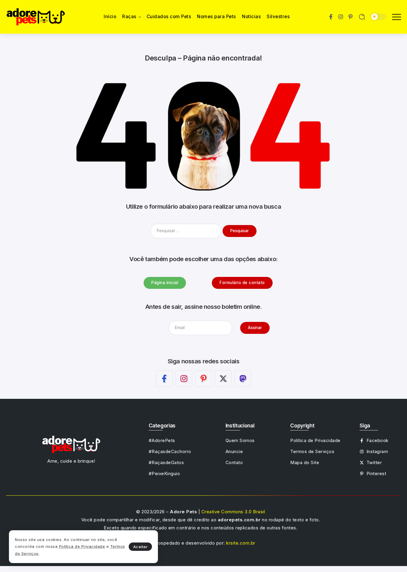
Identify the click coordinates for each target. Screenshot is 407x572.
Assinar (255, 327)
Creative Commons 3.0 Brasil (233, 511)
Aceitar (140, 546)
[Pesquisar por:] (186, 230)
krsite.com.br (240, 543)
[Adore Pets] (36, 16)
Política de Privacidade (82, 546)
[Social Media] (330, 16)
